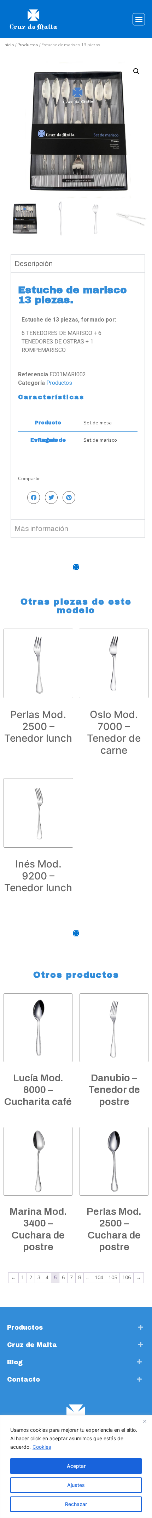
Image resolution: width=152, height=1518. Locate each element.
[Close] (144, 1421)
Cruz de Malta (32, 1344)
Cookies (42, 1447)
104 (99, 1277)
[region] (76, 1466)
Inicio (9, 45)
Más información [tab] (41, 529)
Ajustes (76, 1485)
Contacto (23, 1379)
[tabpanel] (78, 395)
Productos (27, 45)
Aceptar (76, 1466)
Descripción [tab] (33, 263)
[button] (139, 19)
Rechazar (76, 1504)
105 (113, 1277)
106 (126, 1277)
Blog (15, 1362)
